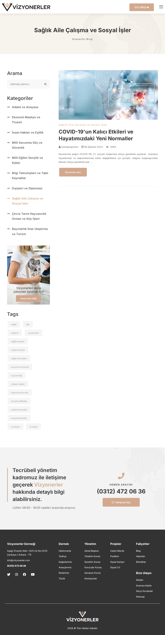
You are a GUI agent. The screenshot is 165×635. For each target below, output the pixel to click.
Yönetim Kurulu (92, 556)
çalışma (15, 333)
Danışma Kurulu (92, 572)
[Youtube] (33, 574)
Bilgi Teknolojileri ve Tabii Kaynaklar (30, 175)
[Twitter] (9, 574)
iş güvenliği (16, 375)
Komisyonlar (90, 578)
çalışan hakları (18, 384)
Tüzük (62, 578)
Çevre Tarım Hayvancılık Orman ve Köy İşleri (29, 216)
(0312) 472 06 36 (121, 491)
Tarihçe (62, 556)
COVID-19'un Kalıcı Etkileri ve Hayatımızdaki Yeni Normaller (96, 135)
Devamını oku (73, 172)
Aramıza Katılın (144, 585)
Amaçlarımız (65, 567)
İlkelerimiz (64, 572)
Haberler (140, 556)
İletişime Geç (123, 502)
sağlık (14, 324)
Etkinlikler (141, 562)
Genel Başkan (91, 550)
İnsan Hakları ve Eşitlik (28, 132)
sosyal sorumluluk (20, 367)
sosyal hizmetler (19, 418)
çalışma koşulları (19, 409)
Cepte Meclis (117, 550)
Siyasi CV (115, 567)
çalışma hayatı (18, 350)
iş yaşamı (15, 426)
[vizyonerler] (26, 6)
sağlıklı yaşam (17, 341)
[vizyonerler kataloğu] (28, 275)
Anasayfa (78, 39)
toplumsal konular (20, 392)
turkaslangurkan (69, 146)
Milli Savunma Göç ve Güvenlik (27, 145)
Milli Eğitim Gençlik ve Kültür (27, 160)
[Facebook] (24, 574)
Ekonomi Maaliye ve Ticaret (26, 120)
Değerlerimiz (65, 562)
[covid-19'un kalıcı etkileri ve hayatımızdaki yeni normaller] (108, 95)
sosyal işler (33, 333)
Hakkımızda (65, 550)
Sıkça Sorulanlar (144, 591)
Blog (90, 39)
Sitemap (140, 596)
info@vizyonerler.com (18, 560)
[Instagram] (16, 574)
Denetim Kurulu (92, 562)
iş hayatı (33, 426)
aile (27, 324)
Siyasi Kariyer (117, 562)
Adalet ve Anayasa (25, 107)
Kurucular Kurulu (93, 567)
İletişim (139, 580)
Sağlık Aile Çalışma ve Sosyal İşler (27, 201)
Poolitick (114, 556)
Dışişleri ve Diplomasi (27, 188)
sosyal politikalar (19, 401)
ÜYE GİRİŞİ (140, 7)
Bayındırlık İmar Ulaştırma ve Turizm (30, 231)
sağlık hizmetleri (19, 358)
